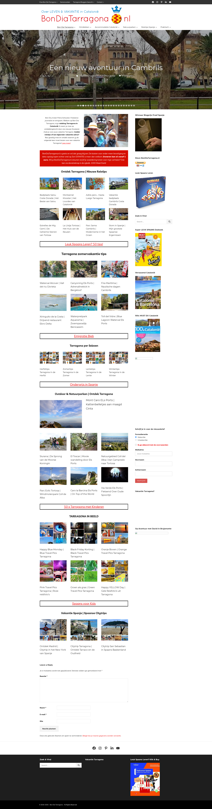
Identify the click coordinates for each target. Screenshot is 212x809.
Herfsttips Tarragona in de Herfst (47, 372)
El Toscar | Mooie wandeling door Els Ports (81, 460)
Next (207, 67)
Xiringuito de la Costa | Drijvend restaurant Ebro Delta (52, 320)
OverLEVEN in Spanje (105, 75)
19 (124, 105)
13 (108, 105)
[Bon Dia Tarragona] (150, 209)
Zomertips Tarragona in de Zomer (70, 372)
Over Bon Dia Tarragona (47, 2)
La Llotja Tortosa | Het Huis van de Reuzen (71, 228)
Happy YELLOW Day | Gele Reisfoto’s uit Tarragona (113, 591)
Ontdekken (84, 27)
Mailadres (139, 450)
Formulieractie (141, 434)
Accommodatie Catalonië (106, 27)
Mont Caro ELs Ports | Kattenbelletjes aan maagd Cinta (104, 404)
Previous (4, 67)
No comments (127, 75)
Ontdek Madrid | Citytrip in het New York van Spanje (53, 650)
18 (121, 105)
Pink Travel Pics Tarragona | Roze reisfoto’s (49, 591)
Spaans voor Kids (84, 603)
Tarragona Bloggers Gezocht (83, 2)
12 (106, 105)
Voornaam (139, 460)
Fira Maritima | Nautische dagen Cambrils (110, 286)
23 (134, 105)
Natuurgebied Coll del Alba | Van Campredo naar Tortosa (113, 460)
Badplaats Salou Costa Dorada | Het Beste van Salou (49, 198)
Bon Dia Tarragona (65, 27)
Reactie (43, 676)
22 (131, 105)
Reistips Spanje (148, 27)
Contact (99, 2)
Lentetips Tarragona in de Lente (93, 372)
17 (119, 105)
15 (114, 105)
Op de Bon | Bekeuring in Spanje (106, 67)
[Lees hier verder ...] (86, 6)
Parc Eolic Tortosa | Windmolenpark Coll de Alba (53, 494)
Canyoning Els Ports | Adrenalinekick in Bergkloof (82, 286)
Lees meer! (66, 143)
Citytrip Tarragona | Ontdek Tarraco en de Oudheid (83, 650)
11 (103, 105)
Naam (43, 708)
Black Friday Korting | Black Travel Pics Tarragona (82, 553)
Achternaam (140, 470)
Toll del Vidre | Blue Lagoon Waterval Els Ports (112, 320)
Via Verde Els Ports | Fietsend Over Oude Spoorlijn (112, 491)
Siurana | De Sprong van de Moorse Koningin (51, 460)
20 (126, 105)
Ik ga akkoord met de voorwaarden (152, 445)
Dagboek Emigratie (87, 75)
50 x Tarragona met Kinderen (84, 507)
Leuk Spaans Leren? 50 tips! (84, 244)
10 (101, 105)
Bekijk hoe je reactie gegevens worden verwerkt (102, 736)
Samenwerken (65, 2)
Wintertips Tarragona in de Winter (117, 372)
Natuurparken (129, 27)
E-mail (43, 714)
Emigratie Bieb (84, 336)
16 (116, 105)
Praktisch (165, 27)
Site (41, 721)
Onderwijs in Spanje (84, 384)
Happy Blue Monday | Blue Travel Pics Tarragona (52, 553)
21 (129, 105)
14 (111, 105)
